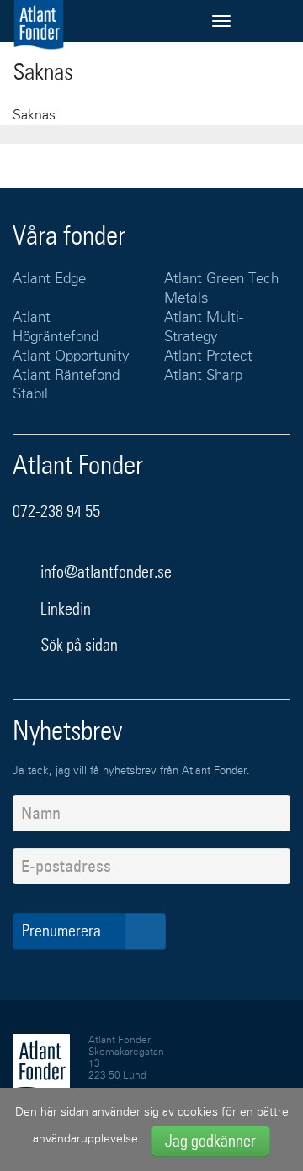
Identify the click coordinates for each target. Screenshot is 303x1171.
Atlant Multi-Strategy (203, 328)
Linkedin (65, 609)
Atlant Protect (208, 357)
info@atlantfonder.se (106, 572)
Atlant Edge (49, 279)
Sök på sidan (77, 645)
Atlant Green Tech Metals (221, 289)
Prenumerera (63, 930)
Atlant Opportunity (71, 357)
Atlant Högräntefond (55, 328)
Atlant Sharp (203, 376)
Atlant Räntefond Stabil (66, 386)
